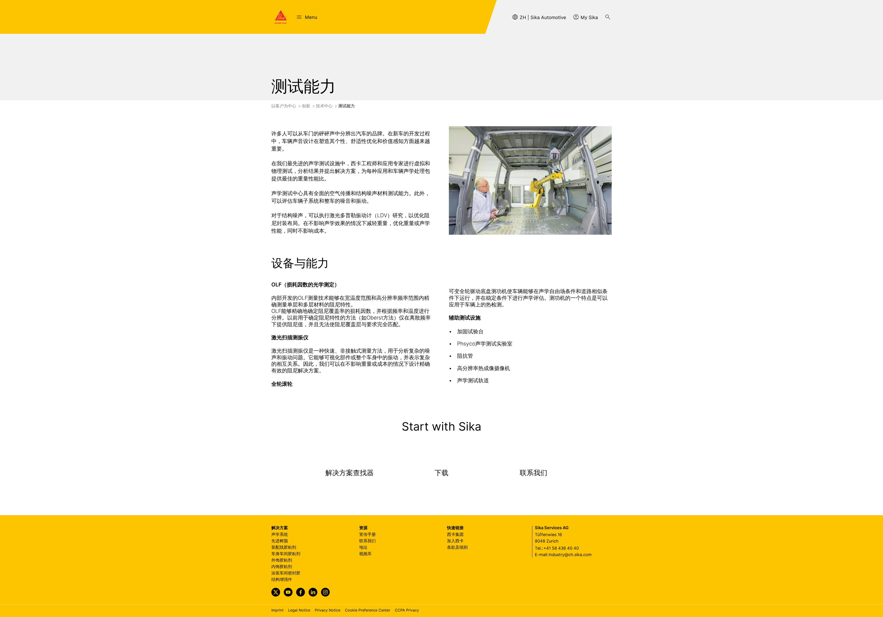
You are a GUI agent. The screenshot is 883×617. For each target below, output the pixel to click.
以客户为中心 (284, 105)
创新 (306, 105)
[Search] (608, 17)
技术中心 (325, 105)
